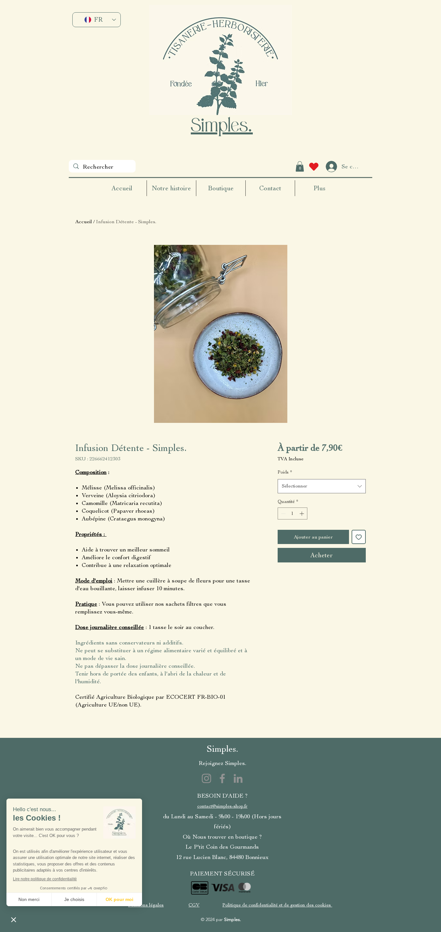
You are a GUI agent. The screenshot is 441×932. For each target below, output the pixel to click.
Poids (285, 472)
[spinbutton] (292, 513)
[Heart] (313, 166)
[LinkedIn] (238, 778)
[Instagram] (206, 778)
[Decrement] (283, 513)
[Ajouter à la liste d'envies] (359, 537)
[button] (299, 166)
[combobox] (322, 486)
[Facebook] (222, 778)
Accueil (83, 222)
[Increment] (302, 513)
